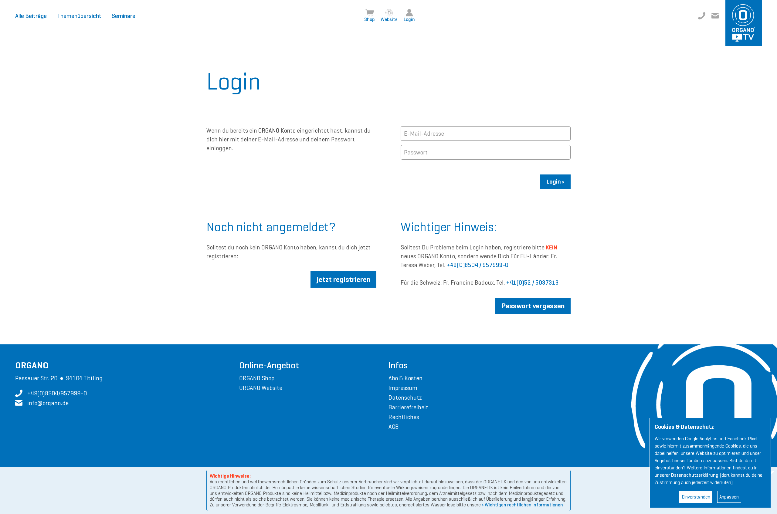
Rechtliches (403, 417)
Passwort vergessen (533, 305)
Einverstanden (696, 497)
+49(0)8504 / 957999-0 (477, 265)
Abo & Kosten (405, 378)
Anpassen (729, 497)
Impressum (402, 387)
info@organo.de (715, 15)
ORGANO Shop (256, 378)
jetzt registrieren (343, 279)
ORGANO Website (260, 387)
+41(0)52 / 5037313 (532, 282)
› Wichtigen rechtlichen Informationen (522, 505)
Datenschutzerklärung (694, 475)
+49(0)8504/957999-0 (701, 15)
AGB (393, 426)
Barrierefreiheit (408, 407)
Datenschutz (405, 397)
